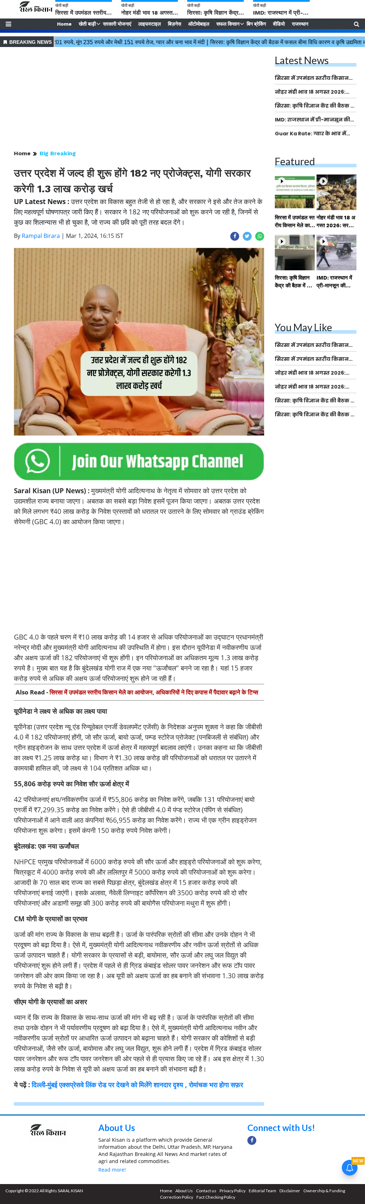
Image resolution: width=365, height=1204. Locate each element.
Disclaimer (289, 1190)
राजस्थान (300, 24)
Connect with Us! (281, 1127)
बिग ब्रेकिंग (256, 24)
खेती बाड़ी (87, 24)
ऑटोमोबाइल (198, 24)
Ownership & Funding (324, 1190)
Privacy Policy (233, 1190)
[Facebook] (251, 1140)
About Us (116, 1127)
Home (64, 24)
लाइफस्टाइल (149, 24)
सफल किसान (228, 24)
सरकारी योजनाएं (117, 24)
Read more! (112, 1169)
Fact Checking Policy (215, 1197)
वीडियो (279, 24)
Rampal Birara (41, 236)
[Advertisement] (139, 99)
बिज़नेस (174, 24)
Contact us (206, 1190)
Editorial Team (262, 1190)
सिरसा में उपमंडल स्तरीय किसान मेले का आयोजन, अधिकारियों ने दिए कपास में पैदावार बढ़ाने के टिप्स (154, 692)
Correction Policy (176, 1197)
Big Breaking (58, 153)
